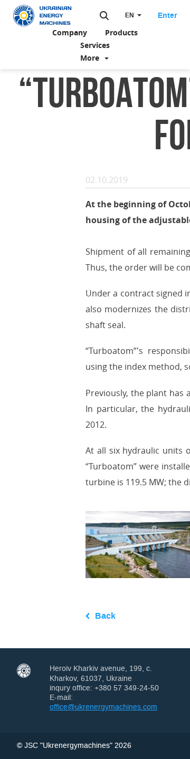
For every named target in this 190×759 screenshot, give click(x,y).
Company (69, 32)
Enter (167, 16)
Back (105, 616)
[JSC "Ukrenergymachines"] (47, 15)
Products (121, 32)
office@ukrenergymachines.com (103, 707)
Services (95, 45)
